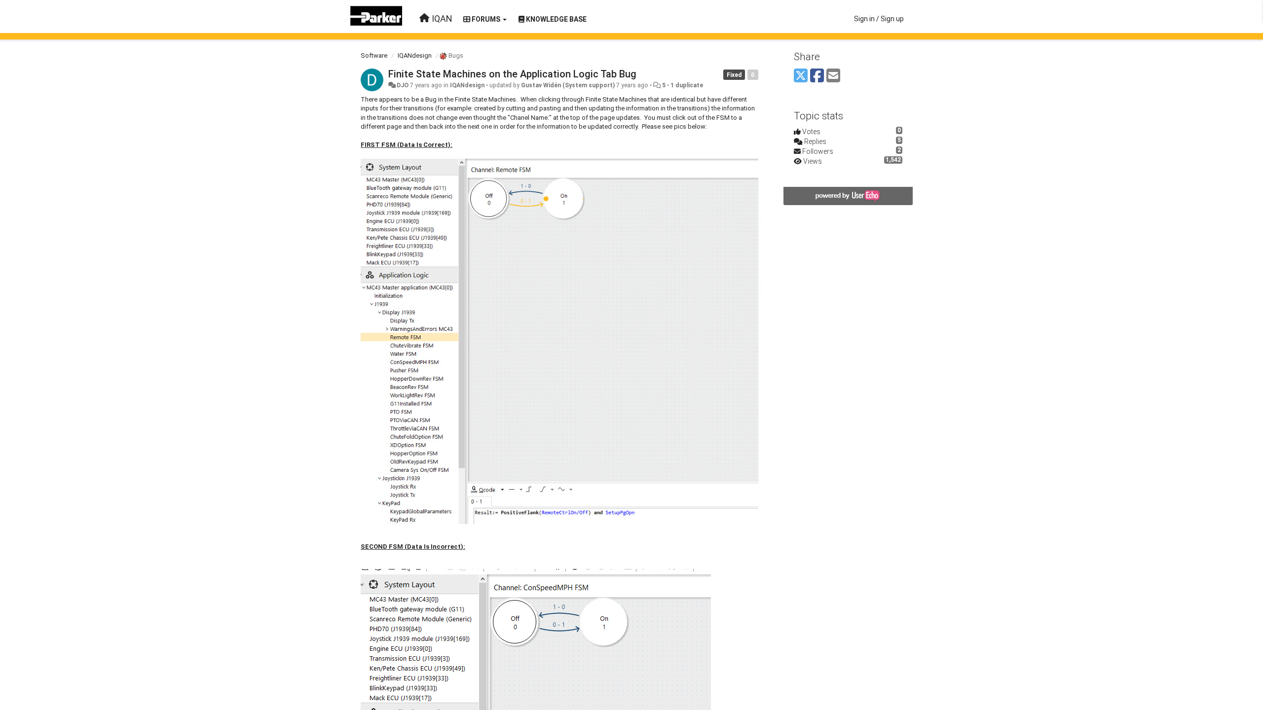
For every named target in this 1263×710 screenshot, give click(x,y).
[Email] (833, 76)
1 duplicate (686, 85)
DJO (403, 85)
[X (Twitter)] (801, 76)
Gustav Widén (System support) (568, 85)
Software (374, 55)
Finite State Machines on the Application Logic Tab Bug (512, 74)
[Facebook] (817, 76)
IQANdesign (415, 55)
